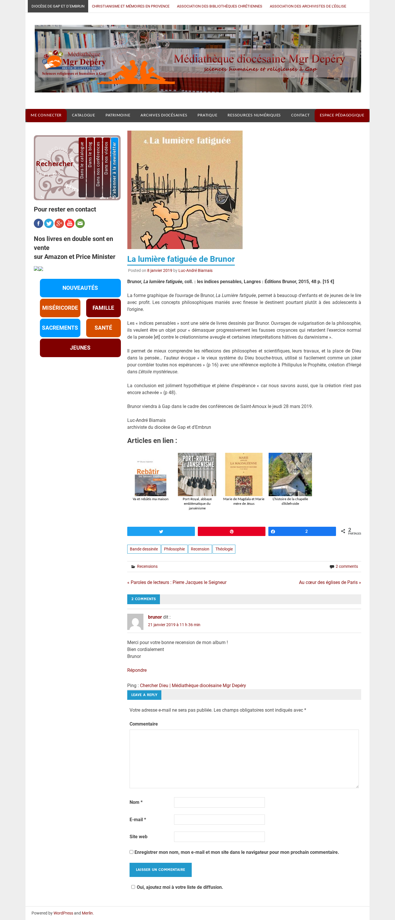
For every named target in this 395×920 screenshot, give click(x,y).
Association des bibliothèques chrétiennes (219, 6)
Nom (136, 802)
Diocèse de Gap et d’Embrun (58, 6)
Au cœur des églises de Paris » (330, 582)
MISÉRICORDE (60, 308)
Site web (138, 836)
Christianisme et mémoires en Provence (130, 6)
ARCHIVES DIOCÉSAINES (164, 115)
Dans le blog (90, 154)
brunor (155, 617)
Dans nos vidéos (106, 158)
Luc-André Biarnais (195, 270)
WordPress (63, 913)
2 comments (347, 566)
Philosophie (174, 549)
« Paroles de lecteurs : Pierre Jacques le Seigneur (176, 582)
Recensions (147, 566)
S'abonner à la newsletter (114, 169)
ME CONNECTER (46, 115)
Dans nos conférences (98, 164)
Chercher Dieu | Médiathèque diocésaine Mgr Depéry (193, 685)
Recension (200, 549)
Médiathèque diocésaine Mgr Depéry (193, 60)
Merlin (87, 913)
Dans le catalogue (82, 160)
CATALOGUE (83, 115)
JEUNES (80, 348)
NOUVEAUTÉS (80, 288)
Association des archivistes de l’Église (308, 6)
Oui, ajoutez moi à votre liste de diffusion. (180, 887)
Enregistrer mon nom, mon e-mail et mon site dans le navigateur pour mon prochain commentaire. (236, 852)
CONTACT (300, 115)
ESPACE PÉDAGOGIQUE (342, 115)
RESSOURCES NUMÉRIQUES (254, 115)
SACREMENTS (60, 328)
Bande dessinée (144, 549)
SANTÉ (103, 328)
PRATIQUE (207, 115)
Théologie (224, 549)
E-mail (138, 819)
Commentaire (144, 724)
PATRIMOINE (118, 115)
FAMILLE (103, 308)
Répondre (137, 670)
